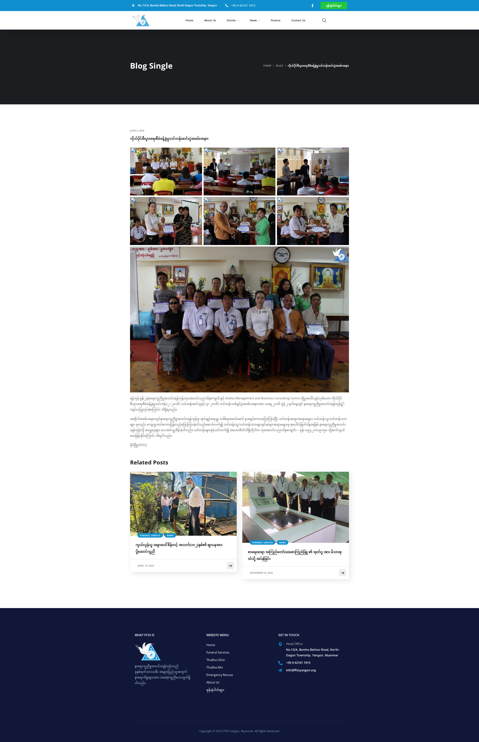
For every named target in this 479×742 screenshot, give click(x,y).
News (253, 20)
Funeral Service (150, 535)
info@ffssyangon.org (301, 670)
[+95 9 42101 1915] (280, 663)
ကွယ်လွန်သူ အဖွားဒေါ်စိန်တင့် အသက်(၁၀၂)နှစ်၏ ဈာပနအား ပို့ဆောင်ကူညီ (179, 548)
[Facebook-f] (312, 5)
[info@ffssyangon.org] (280, 670)
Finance (275, 20)
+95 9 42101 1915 (298, 663)
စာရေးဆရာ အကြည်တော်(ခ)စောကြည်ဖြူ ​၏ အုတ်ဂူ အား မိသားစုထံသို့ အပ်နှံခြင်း (295, 555)
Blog (279, 65)
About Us (210, 20)
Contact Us (298, 20)
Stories (231, 20)
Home (189, 20)
